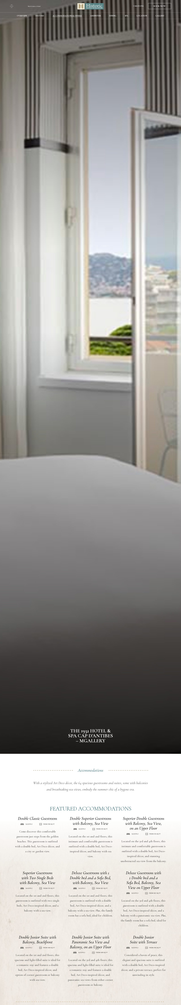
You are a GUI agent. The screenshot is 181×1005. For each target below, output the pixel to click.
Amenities (95, 16)
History (39, 16)
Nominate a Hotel (34, 6)
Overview (22, 16)
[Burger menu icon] (11, 6)
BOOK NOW (159, 6)
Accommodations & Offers (67, 16)
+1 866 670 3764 (138, 6)
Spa (126, 16)
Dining (112, 16)
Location (142, 16)
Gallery (159, 16)
